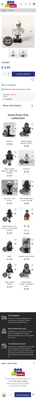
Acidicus (9, 141)
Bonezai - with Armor (9, 199)
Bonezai (26, 169)
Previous (5, 31)
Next (31, 31)
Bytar (9, 256)
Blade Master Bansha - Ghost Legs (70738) (10, 171)
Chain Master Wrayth (9, 283)
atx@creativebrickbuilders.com (20, 379)
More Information (12, 105)
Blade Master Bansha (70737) (26, 142)
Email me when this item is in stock (17, 89)
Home (4, 10)
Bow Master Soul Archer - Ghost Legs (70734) (9, 228)
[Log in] (26, 4)
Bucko (26, 231)
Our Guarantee (10, 85)
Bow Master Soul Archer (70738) (26, 199)
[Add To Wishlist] (32, 79)
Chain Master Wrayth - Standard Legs (26, 284)
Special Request (23, 74)
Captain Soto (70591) (26, 256)
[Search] (21, 4)
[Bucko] (26, 215)
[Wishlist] (30, 4)
